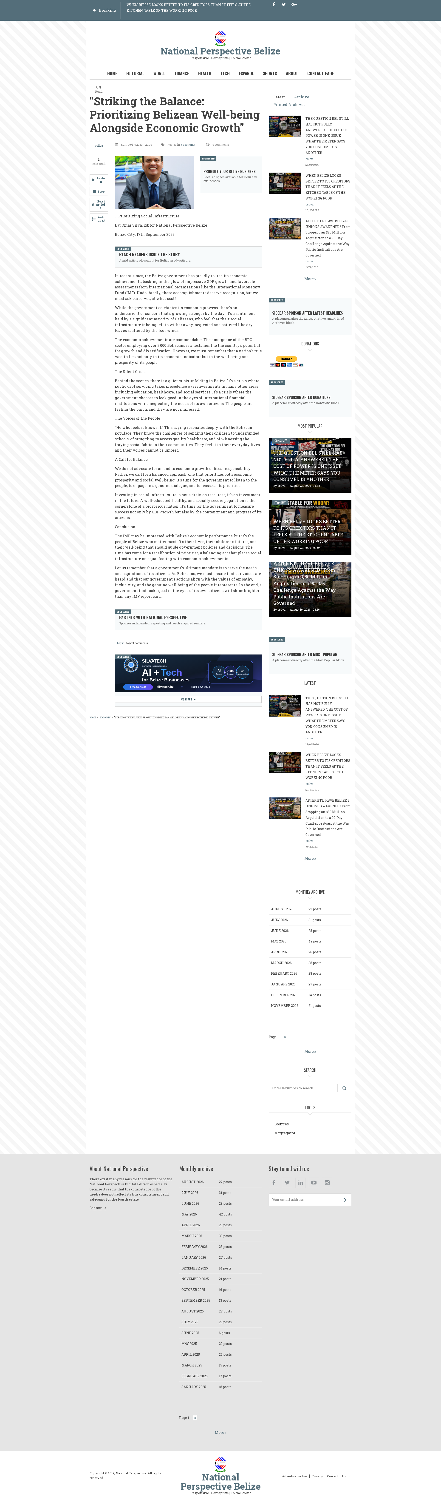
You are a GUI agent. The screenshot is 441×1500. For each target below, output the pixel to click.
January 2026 (283, 984)
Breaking (107, 10)
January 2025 (193, 1387)
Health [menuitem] (204, 73)
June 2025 (190, 1333)
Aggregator (284, 1132)
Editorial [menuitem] (135, 73)
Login (346, 1476)
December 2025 (284, 995)
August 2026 (282, 909)
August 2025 (192, 1311)
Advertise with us (295, 1476)
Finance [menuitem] (182, 73)
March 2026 (281, 963)
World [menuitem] (159, 73)
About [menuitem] (292, 73)
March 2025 (191, 1365)
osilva (99, 145)
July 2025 (189, 1322)
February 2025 (194, 1376)
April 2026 (280, 952)
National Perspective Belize (220, 51)
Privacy (317, 1476)
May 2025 (189, 1343)
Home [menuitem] (112, 73)
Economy (189, 144)
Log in (120, 643)
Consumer (280, 440)
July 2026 (279, 920)
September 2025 (195, 1300)
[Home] (220, 38)
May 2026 (278, 941)
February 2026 (284, 973)
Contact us (98, 1208)
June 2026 (280, 930)
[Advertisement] (175, 738)
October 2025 (193, 1289)
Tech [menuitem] (225, 73)
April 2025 (190, 1354)
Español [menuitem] (246, 73)
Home (93, 717)
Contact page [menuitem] (320, 73)
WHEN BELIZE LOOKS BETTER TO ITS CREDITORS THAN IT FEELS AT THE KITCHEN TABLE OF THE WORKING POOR (327, 186)
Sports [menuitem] (270, 73)
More (309, 278)
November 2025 (284, 1005)
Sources (281, 1123)
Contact (186, 699)
